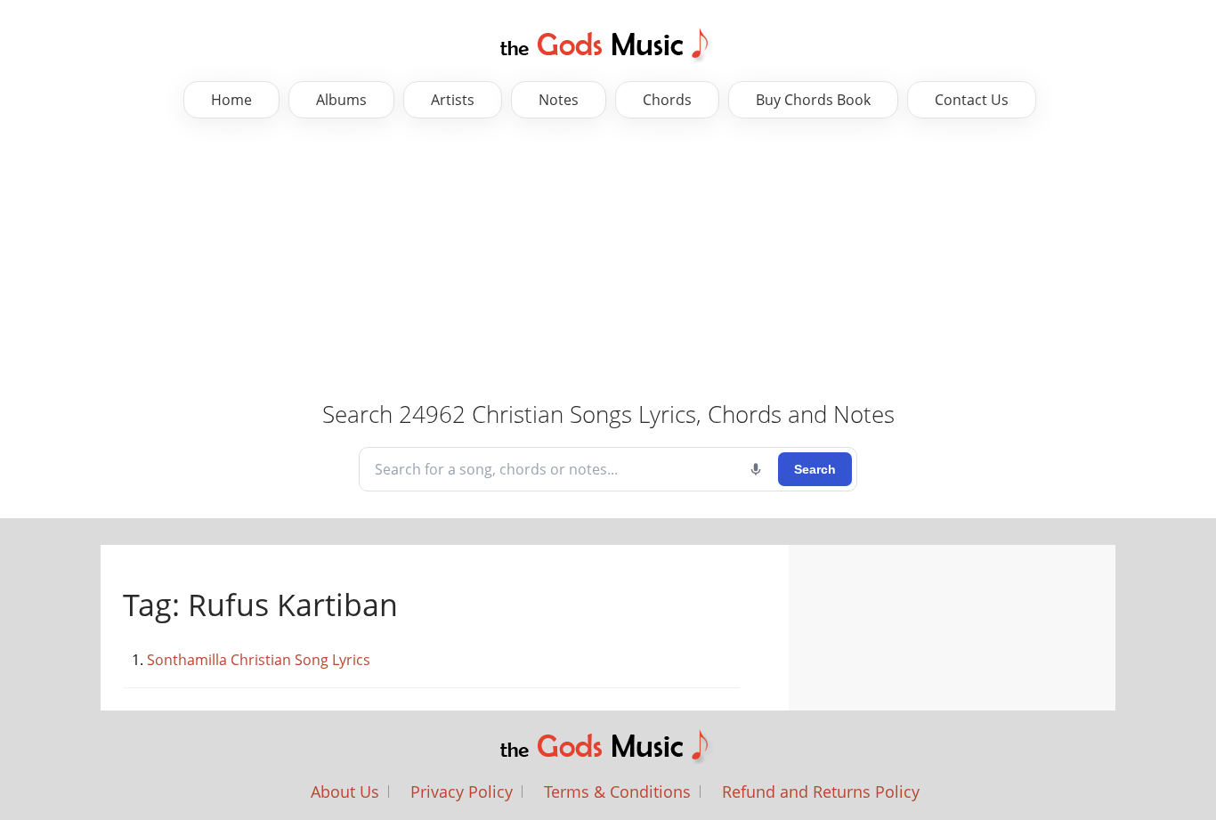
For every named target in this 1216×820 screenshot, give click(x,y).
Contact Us (972, 100)
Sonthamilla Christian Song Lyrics (258, 660)
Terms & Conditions (617, 791)
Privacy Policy (461, 791)
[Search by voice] (756, 469)
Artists (452, 100)
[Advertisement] (561, 261)
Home (231, 100)
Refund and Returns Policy (821, 791)
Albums (341, 100)
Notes (559, 100)
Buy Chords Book (813, 100)
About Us (345, 791)
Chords (667, 100)
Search (815, 469)
